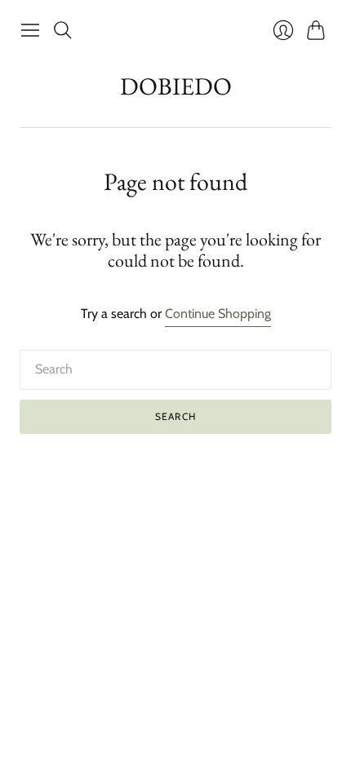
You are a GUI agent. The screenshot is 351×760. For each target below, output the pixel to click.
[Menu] (30, 30)
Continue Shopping (218, 313)
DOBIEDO (176, 86)
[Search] (62, 30)
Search (175, 416)
